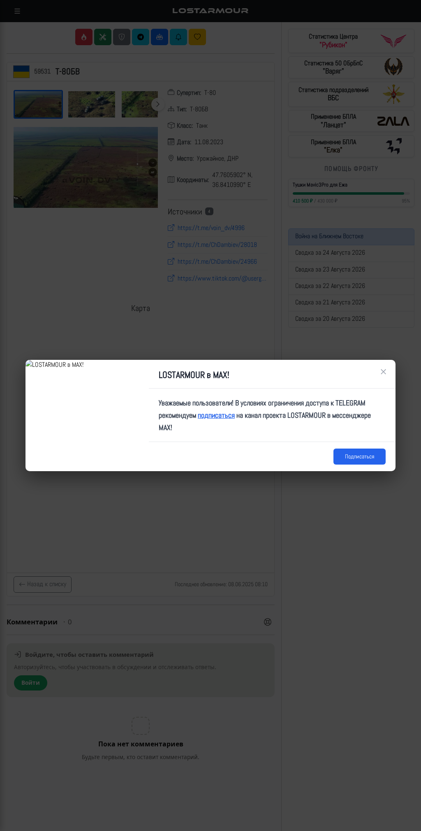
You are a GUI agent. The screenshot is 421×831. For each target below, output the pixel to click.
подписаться (216, 415)
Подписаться (359, 456)
